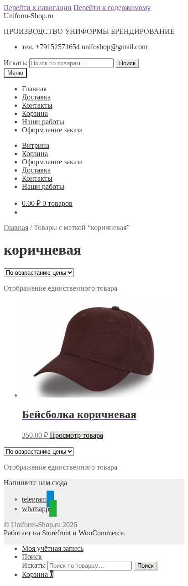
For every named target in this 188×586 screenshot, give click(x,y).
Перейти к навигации (38, 7)
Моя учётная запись (53, 548)
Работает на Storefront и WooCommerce (64, 533)
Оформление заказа (52, 130)
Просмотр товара (76, 435)
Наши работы (43, 122)
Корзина (35, 113)
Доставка (36, 97)
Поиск (127, 63)
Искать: (15, 63)
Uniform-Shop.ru (28, 16)
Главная (34, 89)
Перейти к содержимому (112, 7)
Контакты (37, 105)
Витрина (35, 145)
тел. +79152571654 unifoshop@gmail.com (84, 47)
